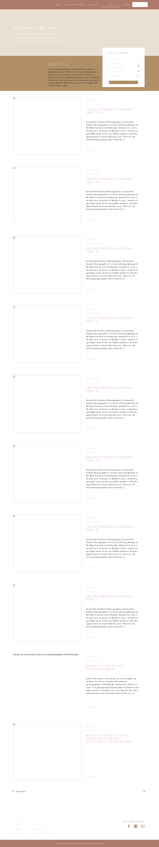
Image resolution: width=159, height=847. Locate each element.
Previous (20, 791)
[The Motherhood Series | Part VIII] (47, 125)
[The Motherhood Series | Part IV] (47, 404)
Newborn (92, 726)
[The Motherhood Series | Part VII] (47, 195)
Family (90, 309)
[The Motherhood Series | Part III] (47, 473)
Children (92, 100)
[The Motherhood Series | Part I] (47, 612)
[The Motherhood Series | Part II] (47, 543)
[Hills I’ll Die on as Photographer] (47, 682)
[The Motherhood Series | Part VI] (47, 265)
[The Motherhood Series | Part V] (47, 334)
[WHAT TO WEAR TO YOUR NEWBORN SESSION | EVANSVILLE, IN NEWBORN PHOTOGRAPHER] (47, 752)
